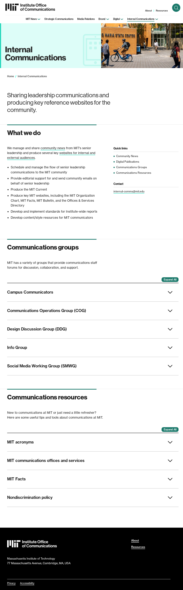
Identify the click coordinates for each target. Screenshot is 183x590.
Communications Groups (131, 167)
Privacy (11, 583)
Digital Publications (127, 161)
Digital (116, 19)
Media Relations (86, 19)
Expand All (170, 279)
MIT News (31, 19)
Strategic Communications (58, 19)
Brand (101, 19)
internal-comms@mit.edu (128, 191)
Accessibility (27, 583)
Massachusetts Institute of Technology (31, 558)
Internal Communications (140, 19)
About (148, 10)
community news (53, 148)
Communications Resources (133, 172)
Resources (162, 10)
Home (10, 76)
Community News (127, 156)
